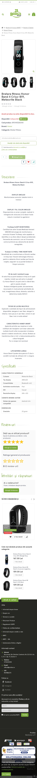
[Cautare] (3, 14)
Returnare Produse (9, 620)
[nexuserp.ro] (8, 740)
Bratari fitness (8, 30)
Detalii (24, 119)
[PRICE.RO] (25, 744)
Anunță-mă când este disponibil (18, 143)
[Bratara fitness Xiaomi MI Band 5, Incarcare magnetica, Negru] (7, 572)
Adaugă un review (10, 447)
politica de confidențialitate (9, 149)
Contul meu (24, 2)
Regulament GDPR (9, 624)
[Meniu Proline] (29, 14)
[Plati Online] (29, 740)
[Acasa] (2, 28)
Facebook (8, 682)
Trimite (24, 715)
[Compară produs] (26, 537)
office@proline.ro (9, 667)
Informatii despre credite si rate (13, 632)
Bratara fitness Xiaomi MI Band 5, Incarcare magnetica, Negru (22, 569)
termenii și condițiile (19, 147)
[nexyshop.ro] (19, 740)
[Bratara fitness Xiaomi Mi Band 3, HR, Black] (18, 519)
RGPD (17, 715)
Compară (6, 2)
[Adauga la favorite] (28, 162)
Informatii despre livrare (10, 609)
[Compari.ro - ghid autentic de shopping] (11, 720)
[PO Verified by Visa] (11, 744)
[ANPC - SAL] (18, 750)
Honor (9, 126)
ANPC (4, 635)
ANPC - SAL (6, 639)
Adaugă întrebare (20, 106)
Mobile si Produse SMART (13, 28)
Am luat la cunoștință (11, 715)
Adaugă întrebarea (11, 490)
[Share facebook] (23, 162)
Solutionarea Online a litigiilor (12, 643)
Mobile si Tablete (28, 28)
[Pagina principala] (16, 14)
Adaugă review (7, 106)
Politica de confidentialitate (11, 628)
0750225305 (8, 662)
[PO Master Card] (19, 744)
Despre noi (6, 613)
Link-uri (32, 2)
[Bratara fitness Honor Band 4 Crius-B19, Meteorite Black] (5, 82)
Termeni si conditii (8, 617)
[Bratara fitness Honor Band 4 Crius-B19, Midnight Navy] (7, 559)
